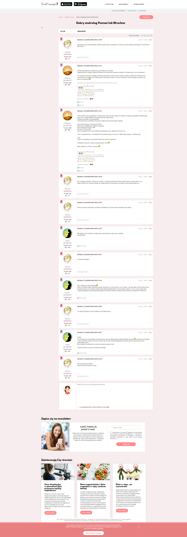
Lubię (145, 40)
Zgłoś (150, 40)
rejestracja (132, 11)
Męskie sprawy (69, 17)
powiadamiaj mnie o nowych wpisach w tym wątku (94, 407)
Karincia (67, 52)
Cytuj (140, 40)
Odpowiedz (146, 17)
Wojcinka (68, 78)
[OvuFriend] (49, 5)
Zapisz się (126, 444)
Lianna (67, 241)
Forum (61, 17)
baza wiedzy (123, 4)
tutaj (117, 438)
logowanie (142, 11)
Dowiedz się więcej (97, 528)
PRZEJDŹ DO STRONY (93, 533)
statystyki (109, 4)
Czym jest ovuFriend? (118, 11)
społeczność (139, 4)
